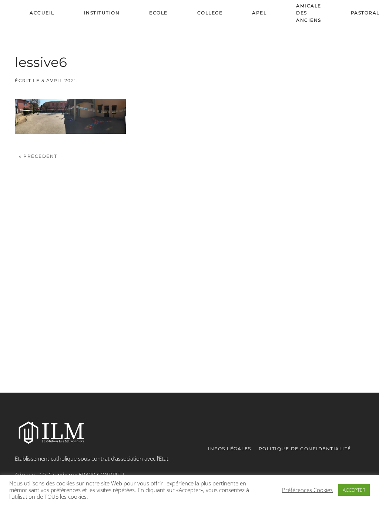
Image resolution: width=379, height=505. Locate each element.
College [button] (210, 13)
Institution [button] (102, 13)
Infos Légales (229, 448)
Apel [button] (259, 13)
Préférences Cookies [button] (307, 490)
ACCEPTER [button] (354, 490)
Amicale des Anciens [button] (308, 13)
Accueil (42, 13)
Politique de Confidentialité (305, 448)
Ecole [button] (158, 13)
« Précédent (38, 156)
